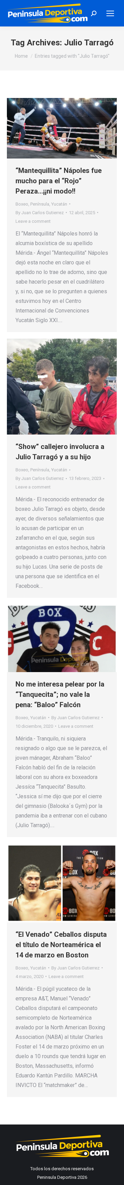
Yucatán (59, 204)
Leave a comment (33, 221)
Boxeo (22, 204)
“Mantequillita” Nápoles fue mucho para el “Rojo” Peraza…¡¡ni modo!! (59, 180)
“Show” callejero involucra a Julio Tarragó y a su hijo (60, 451)
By (40, 212)
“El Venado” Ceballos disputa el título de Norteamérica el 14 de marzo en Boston (61, 944)
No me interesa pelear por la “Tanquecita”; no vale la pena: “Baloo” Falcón (60, 694)
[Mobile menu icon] (110, 13)
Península (39, 204)
